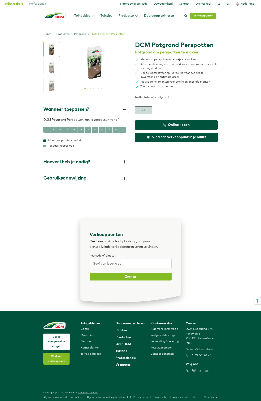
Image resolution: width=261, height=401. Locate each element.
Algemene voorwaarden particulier (62, 397)
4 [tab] (93, 88)
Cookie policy (160, 397)
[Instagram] (194, 370)
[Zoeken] (185, 16)
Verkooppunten (203, 15)
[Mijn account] (219, 4)
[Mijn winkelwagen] (228, 4)
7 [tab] (101, 88)
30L (144, 110)
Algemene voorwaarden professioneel (107, 397)
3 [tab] (90, 88)
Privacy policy (140, 397)
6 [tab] (98, 88)
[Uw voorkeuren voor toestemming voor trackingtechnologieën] (257, 300)
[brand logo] (54, 15)
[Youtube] (200, 370)
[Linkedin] (206, 370)
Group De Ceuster (88, 393)
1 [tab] (85, 88)
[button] (84, 15)
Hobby (47, 34)
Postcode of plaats (102, 255)
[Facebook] (187, 370)
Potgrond (80, 34)
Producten (63, 34)
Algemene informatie (184, 397)
